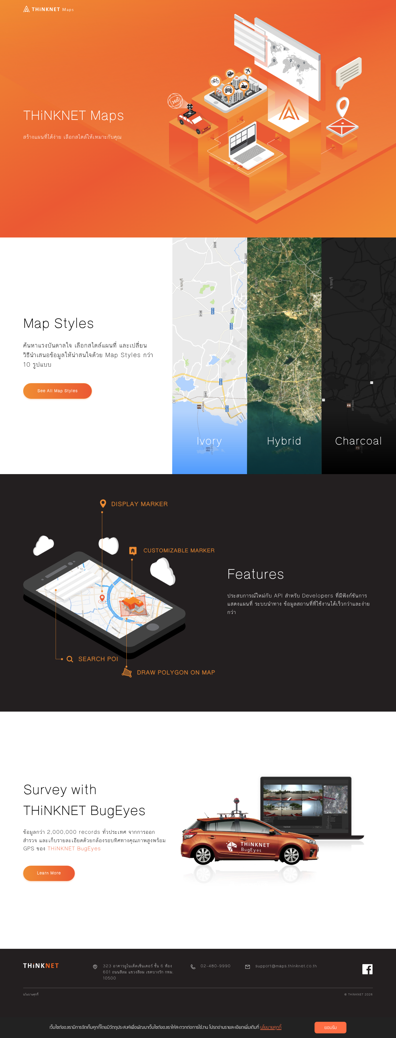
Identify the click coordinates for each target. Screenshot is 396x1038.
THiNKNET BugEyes (74, 849)
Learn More (49, 873)
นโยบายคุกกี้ (31, 995)
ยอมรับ (330, 1027)
